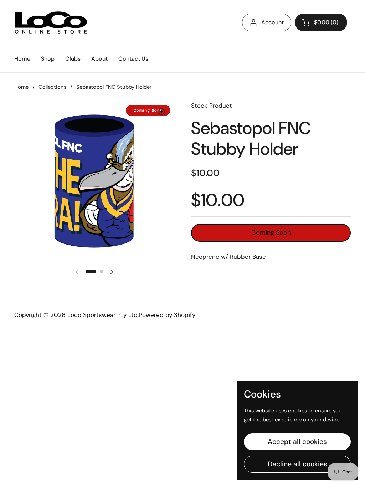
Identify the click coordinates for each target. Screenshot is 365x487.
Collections (52, 87)
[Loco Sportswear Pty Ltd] (51, 22)
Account (272, 22)
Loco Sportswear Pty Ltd (102, 315)
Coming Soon (271, 232)
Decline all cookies (297, 464)
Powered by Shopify (167, 315)
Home (21, 87)
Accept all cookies (297, 441)
